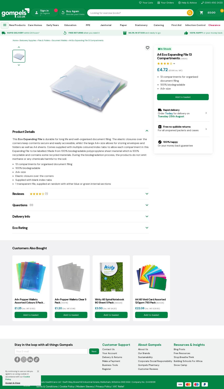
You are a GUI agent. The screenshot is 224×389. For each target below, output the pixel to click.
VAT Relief (118, 386)
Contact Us (108, 349)
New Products (17, 25)
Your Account (109, 353)
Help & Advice (187, 2)
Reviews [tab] (18, 194)
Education (70, 25)
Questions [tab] (19, 205)
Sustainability (145, 357)
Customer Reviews (148, 368)
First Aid (176, 25)
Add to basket (183, 96)
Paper (123, 25)
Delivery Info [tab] (21, 216)
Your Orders (165, 2)
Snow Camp (180, 365)
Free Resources (182, 353)
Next (94, 351)
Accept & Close (12, 383)
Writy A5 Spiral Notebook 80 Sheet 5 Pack (109, 301)
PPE (88, 25)
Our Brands (144, 353)
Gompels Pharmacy (148, 365)
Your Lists (146, 2)
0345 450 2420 (212, 2)
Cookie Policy (67, 386)
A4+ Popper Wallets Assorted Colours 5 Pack (29, 301)
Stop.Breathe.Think (184, 357)
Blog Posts (179, 349)
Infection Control (195, 25)
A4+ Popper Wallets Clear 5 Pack (70, 301)
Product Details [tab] (23, 132)
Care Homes (35, 25)
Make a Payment (111, 361)
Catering (159, 25)
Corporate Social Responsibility (155, 361)
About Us (143, 349)
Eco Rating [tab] (20, 228)
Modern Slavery (85, 386)
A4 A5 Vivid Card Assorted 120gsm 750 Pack (150, 301)
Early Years (53, 25)
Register (106, 368)
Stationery (141, 25)
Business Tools (110, 365)
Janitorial (105, 25)
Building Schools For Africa (188, 361)
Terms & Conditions (47, 386)
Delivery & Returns (112, 357)
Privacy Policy (103, 386)
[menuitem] (5, 25)
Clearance (214, 25)
